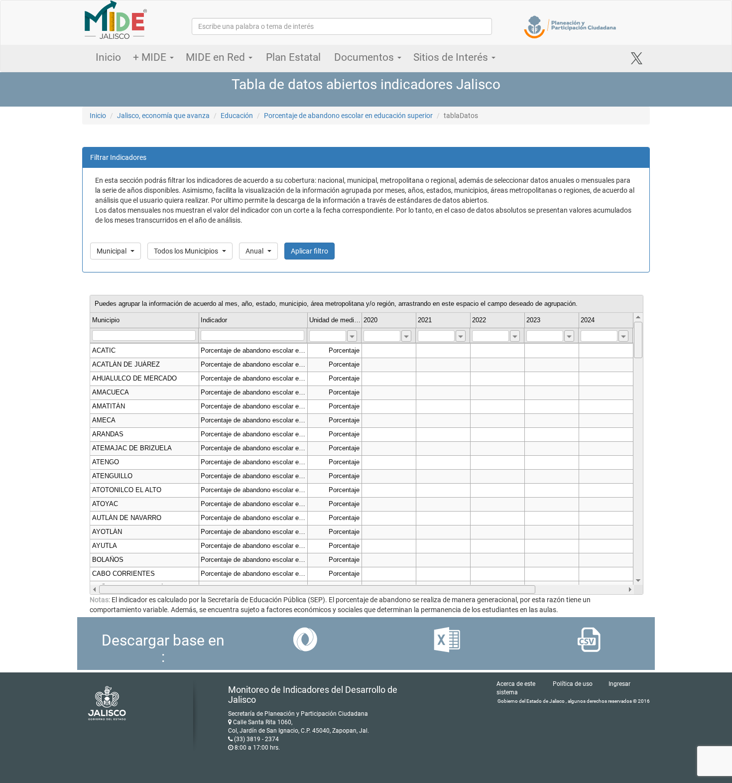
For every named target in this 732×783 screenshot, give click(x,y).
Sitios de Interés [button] (451, 57)
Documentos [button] (365, 57)
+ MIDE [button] (151, 57)
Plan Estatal (293, 57)
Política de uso (573, 683)
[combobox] (352, 336)
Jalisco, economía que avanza (163, 116)
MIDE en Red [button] (216, 57)
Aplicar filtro (309, 251)
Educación (237, 116)
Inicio (108, 57)
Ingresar (619, 683)
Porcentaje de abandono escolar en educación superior (348, 116)
